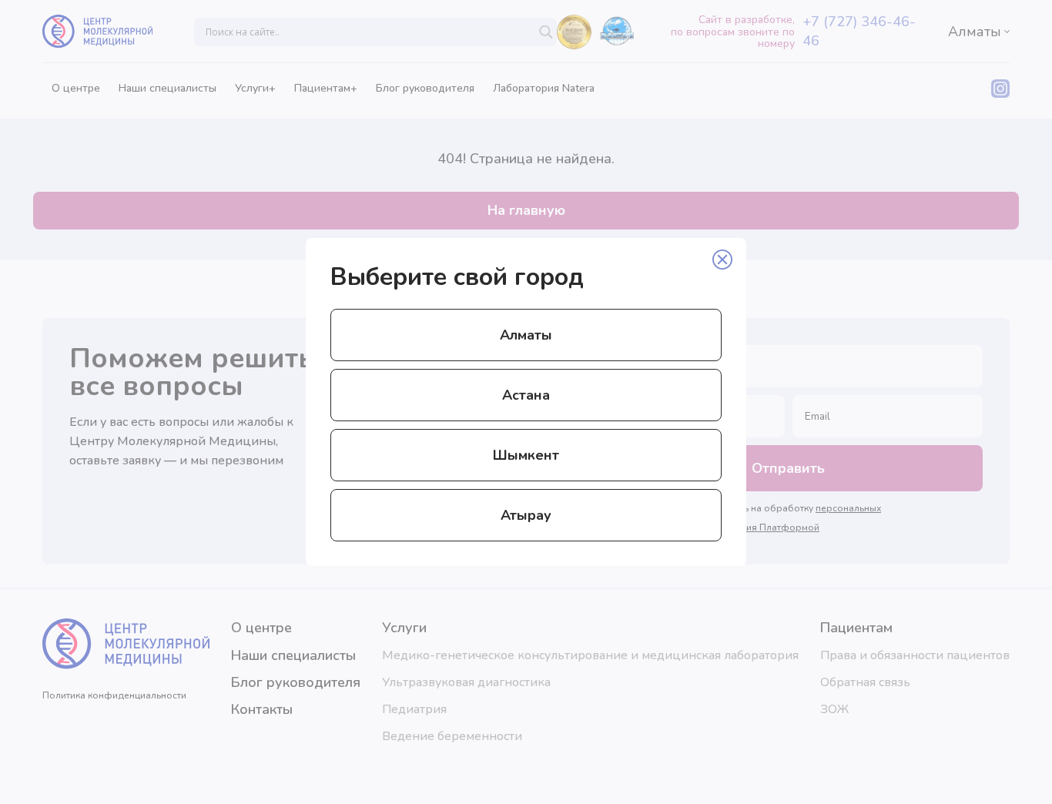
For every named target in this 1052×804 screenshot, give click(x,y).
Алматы (526, 335)
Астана (526, 395)
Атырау (526, 515)
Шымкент (526, 455)
